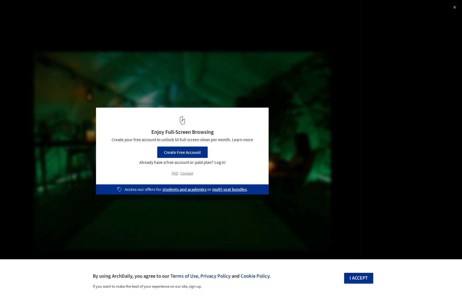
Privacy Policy (215, 276)
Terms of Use (184, 276)
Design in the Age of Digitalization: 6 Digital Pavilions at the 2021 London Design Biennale (80, 14)
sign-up (195, 286)
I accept (359, 278)
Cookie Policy (255, 276)
